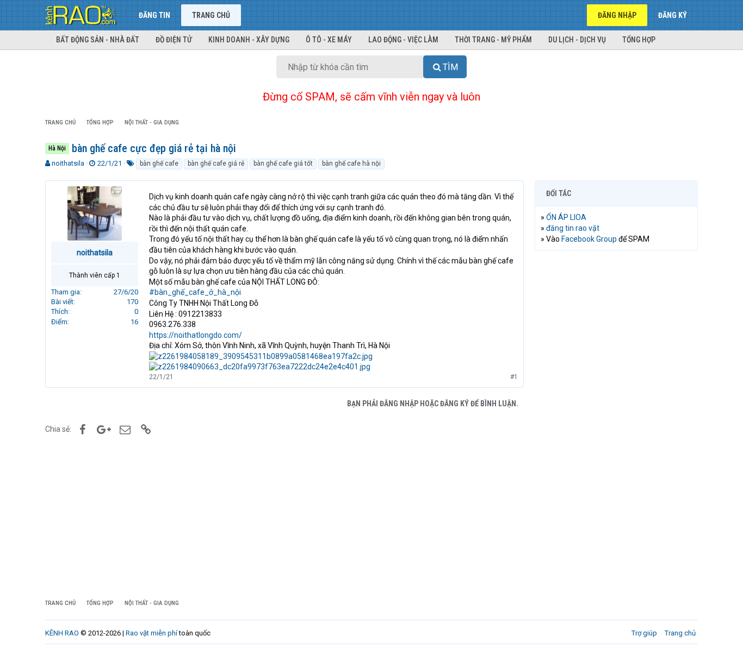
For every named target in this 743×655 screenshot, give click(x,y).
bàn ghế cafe (159, 163)
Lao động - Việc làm (403, 39)
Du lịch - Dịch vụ (577, 39)
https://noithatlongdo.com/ (195, 335)
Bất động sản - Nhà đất (97, 39)
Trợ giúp (644, 633)
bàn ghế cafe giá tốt (283, 163)
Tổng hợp (638, 39)
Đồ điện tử (174, 39)
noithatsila (68, 163)
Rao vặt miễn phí (151, 633)
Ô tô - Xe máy (329, 39)
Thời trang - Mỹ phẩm (493, 39)
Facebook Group (589, 239)
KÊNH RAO (62, 633)
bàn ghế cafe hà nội (351, 163)
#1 (514, 377)
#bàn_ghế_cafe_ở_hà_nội (195, 292)
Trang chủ (211, 15)
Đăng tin (154, 15)
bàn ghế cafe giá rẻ (216, 163)
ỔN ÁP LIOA (566, 217)
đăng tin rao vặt (572, 228)
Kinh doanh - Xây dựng (248, 39)
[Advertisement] (616, 424)
